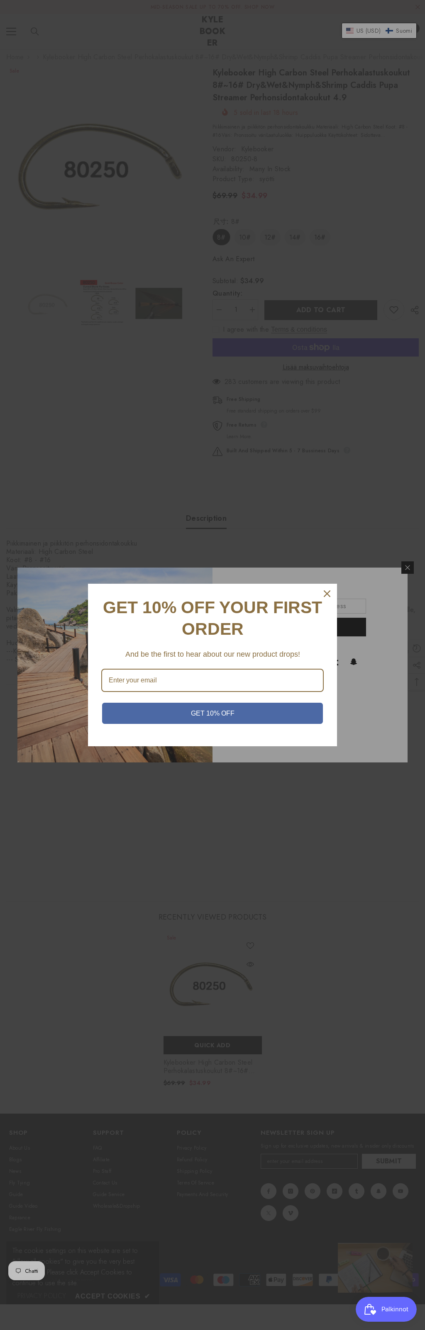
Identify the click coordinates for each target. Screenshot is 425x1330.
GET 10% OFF (212, 713)
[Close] (327, 594)
